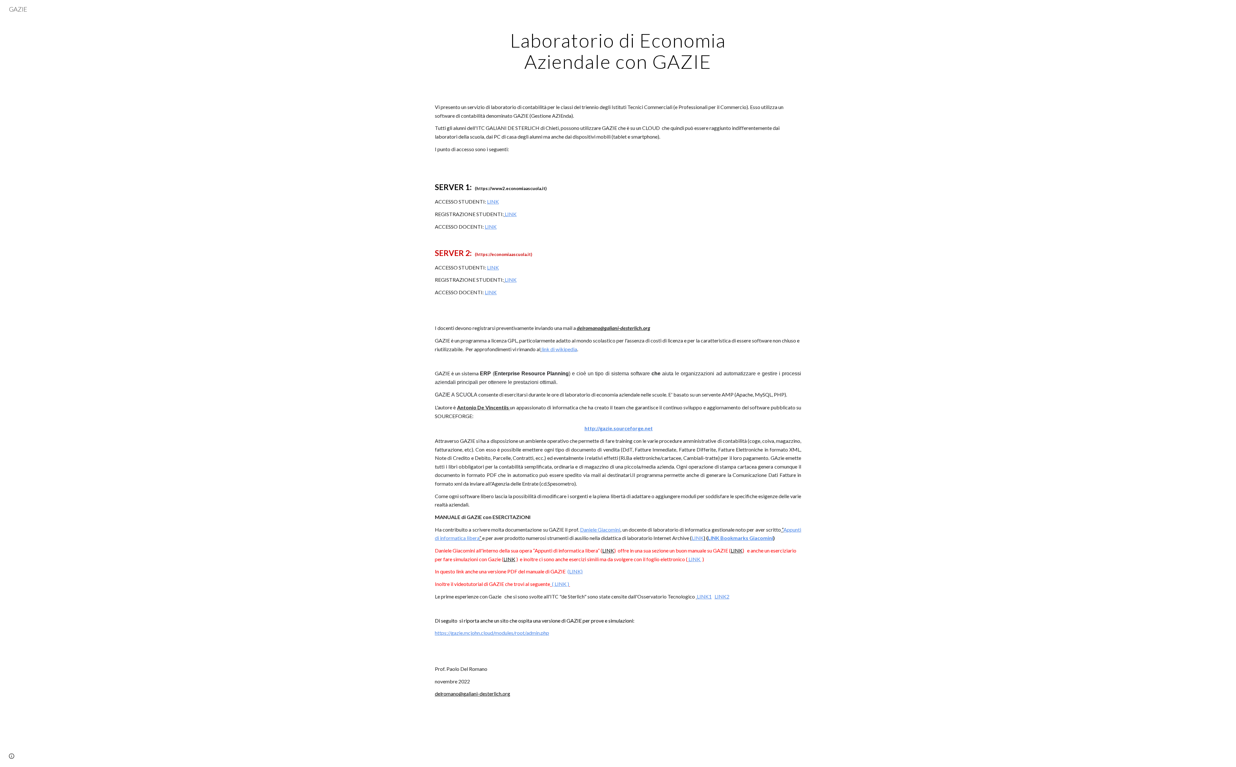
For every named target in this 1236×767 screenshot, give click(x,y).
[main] (618, 51)
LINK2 (722, 596)
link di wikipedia (559, 349)
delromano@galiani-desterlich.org (472, 693)
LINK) (576, 571)
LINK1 (704, 596)
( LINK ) (560, 584)
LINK (493, 201)
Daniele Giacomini (600, 529)
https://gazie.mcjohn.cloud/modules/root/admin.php (492, 633)
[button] (11, 756)
